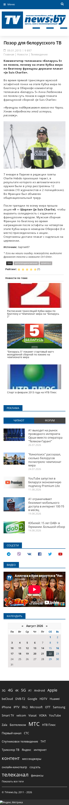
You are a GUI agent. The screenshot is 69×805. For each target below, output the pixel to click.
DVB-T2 (20, 699)
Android (39, 690)
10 (12, 648)
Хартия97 (24, 247)
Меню (11, 4)
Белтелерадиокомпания (26, 263)
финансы (37, 775)
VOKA (43, 715)
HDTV (43, 699)
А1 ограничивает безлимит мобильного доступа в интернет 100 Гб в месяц (46, 504)
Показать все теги (13, 781)
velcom (21, 715)
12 (27, 648)
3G (3, 690)
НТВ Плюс (49, 725)
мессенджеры (31, 759)
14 (42, 648)
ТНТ (43, 741)
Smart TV (8, 715)
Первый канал (11, 733)
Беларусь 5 (46, 263)
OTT (47, 707)
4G (10, 690)
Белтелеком (18, 725)
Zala (4, 725)
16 (57, 648)
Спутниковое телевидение (20, 741)
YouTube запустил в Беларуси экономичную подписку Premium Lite (44, 482)
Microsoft (36, 707)
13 (34, 648)
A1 (30, 690)
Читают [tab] (18, 420)
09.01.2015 (14, 50)
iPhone (6, 707)
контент (11, 758)
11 (19, 648)
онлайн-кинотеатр (14, 767)
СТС (26, 733)
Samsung (59, 707)
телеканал (15, 774)
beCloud (7, 699)
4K (17, 690)
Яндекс (26, 750)
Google (32, 699)
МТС (34, 723)
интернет (40, 750)
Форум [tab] (50, 420)
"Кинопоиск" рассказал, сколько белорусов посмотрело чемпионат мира (44, 459)
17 (12, 653)
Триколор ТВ (10, 750)
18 (19, 653)
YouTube (55, 715)
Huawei (55, 699)
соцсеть (35, 767)
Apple (52, 690)
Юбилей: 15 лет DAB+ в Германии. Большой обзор (46, 525)
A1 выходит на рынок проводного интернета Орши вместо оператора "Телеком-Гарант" (45, 435)
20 (34, 653)
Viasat (32, 715)
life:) (24, 707)
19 (27, 653)
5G (23, 690)
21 (42, 653)
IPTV (16, 707)
